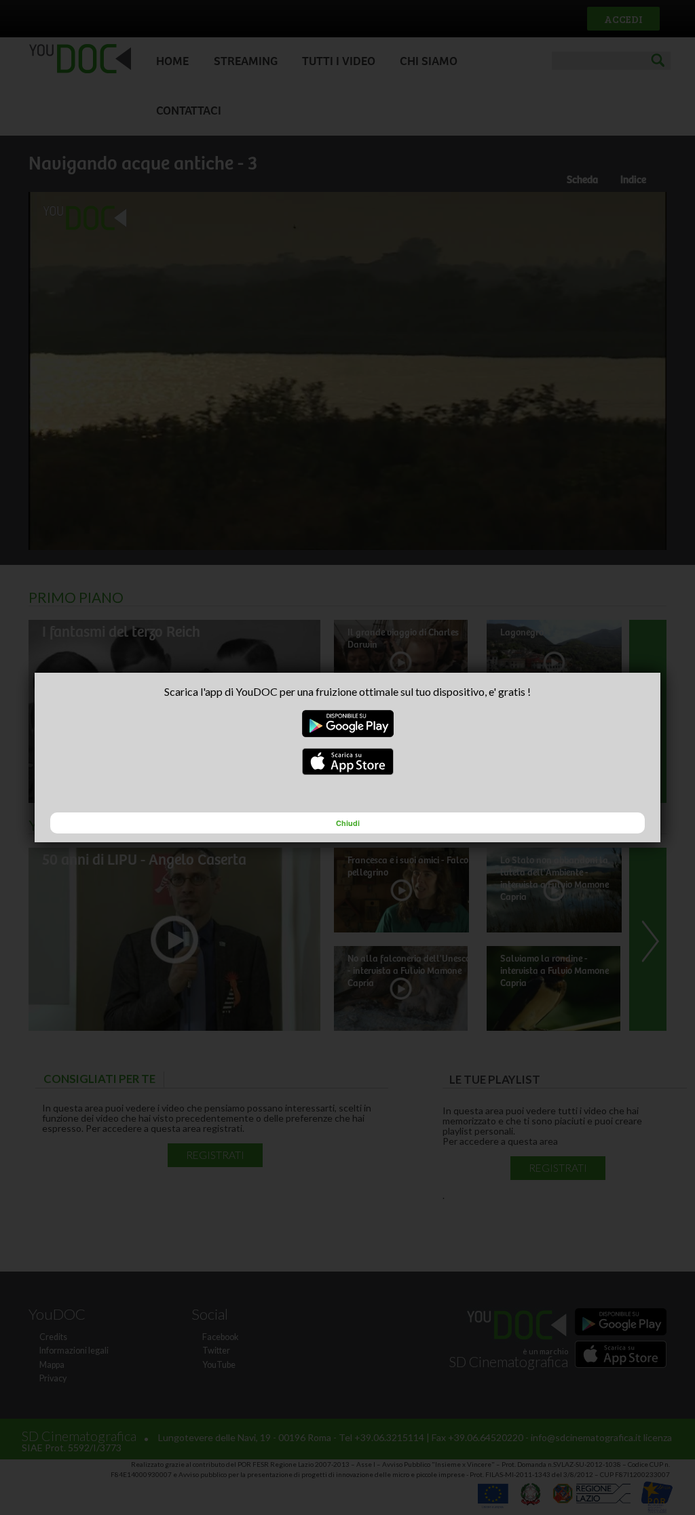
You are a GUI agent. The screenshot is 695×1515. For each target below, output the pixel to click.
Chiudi (348, 823)
